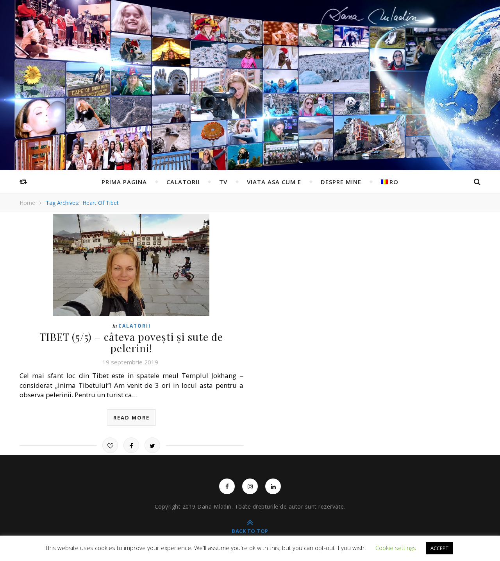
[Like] (110, 445)
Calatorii (183, 182)
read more (131, 417)
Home (27, 202)
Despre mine (341, 182)
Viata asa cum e (274, 182)
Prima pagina (124, 182)
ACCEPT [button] (439, 548)
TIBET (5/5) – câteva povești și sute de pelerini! (131, 342)
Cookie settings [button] (395, 548)
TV (223, 182)
